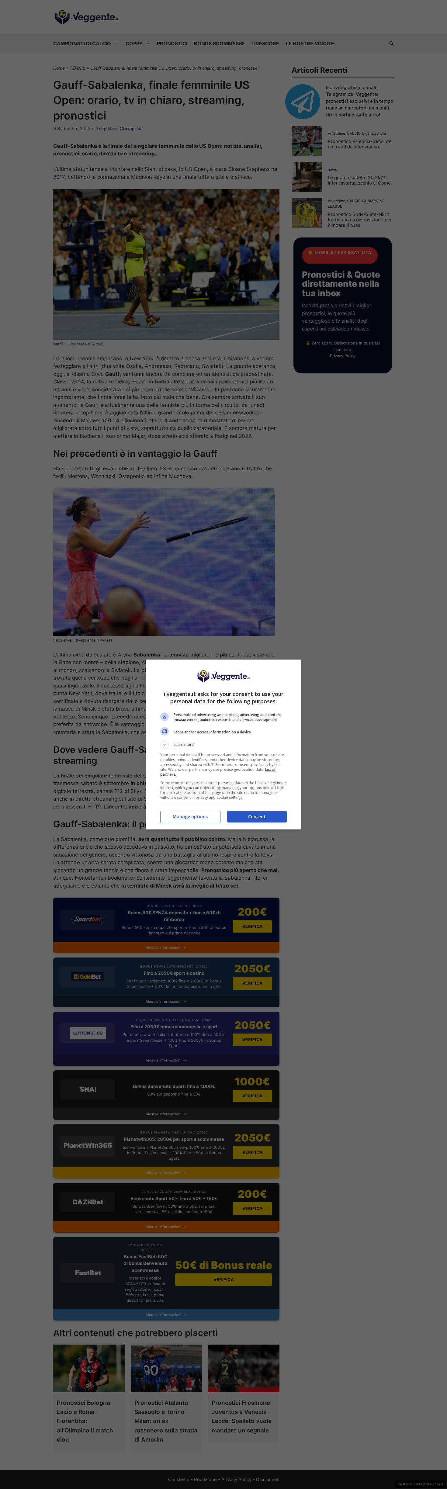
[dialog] (223, 744)
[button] (223, 744)
